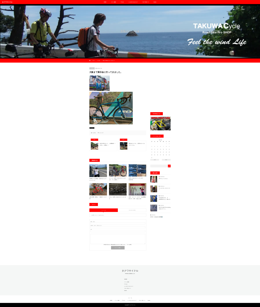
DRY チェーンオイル (163, 178)
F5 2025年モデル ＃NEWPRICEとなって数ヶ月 (164, 198)
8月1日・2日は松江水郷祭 (155, 217)
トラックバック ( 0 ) (132, 210)
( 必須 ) (92, 221)
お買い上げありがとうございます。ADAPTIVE (136, 178)
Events (155, 2)
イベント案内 (113, 2)
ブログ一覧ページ (145, 2)
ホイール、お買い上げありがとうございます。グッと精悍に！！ (117, 178)
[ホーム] (89, 59)
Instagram (129, 298)
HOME (105, 2)
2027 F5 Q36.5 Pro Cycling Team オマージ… (164, 208)
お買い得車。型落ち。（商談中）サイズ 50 (98, 197)
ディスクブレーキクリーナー (164, 189)
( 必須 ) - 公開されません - (96, 225)
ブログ (93, 60)
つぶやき (92, 68)
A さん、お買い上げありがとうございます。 (117, 197)
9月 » (166, 159)
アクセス (122, 2)
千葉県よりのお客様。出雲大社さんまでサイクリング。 (97, 179)
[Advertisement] (160, 87)
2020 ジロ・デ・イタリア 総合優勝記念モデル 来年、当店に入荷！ (137, 197)
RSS (131, 298)
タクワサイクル (7, 2)
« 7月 (155, 159)
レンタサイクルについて (133, 2)
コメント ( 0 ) (103, 210)
